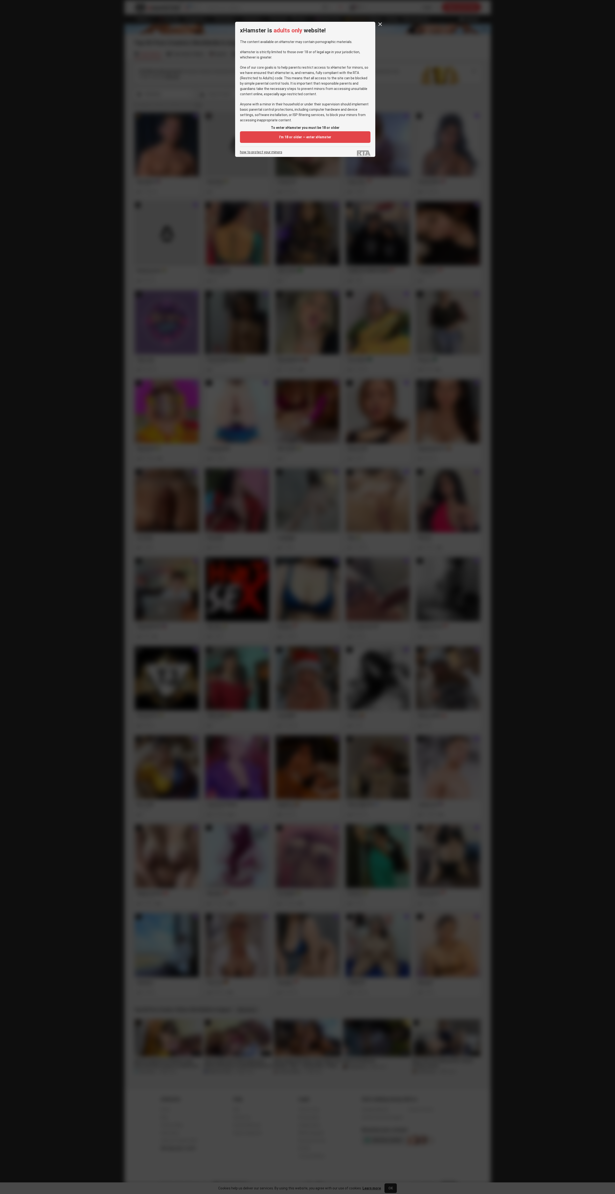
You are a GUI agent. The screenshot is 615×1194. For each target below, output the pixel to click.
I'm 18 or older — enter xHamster (305, 137)
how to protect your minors (261, 152)
